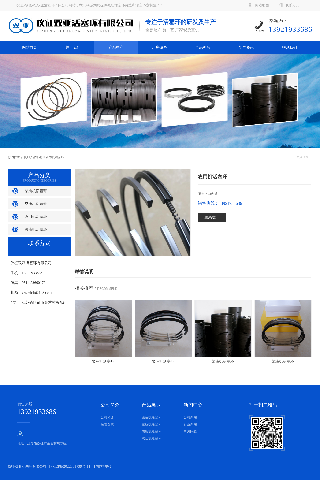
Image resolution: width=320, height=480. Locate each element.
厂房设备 (159, 47)
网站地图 (262, 5)
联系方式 (292, 5)
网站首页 (29, 47)
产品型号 (202, 47)
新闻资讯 (246, 47)
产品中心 (116, 47)
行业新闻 (190, 424)
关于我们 (72, 47)
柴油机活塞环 (36, 191)
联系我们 (289, 47)
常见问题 (190, 431)
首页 (24, 157)
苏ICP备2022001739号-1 (70, 466)
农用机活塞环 (55, 157)
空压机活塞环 (36, 204)
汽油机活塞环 (36, 229)
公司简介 (107, 417)
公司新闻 (190, 417)
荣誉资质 (107, 424)
